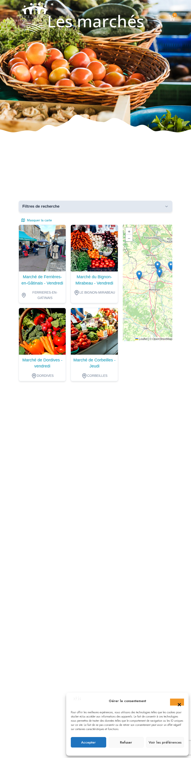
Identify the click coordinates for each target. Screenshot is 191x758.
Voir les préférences (165, 742)
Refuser (126, 742)
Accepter (88, 742)
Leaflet (142, 339)
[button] (177, 702)
